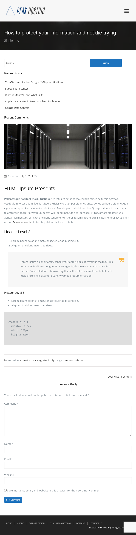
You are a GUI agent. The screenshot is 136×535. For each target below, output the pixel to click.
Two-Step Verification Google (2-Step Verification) (34, 82)
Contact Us (96, 523)
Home (9, 523)
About (20, 523)
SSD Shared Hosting (60, 523)
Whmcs (79, 360)
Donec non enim (22, 222)
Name (8, 443)
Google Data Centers (17, 107)
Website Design (37, 523)
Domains (25, 360)
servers (69, 360)
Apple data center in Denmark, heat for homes (32, 101)
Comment (11, 403)
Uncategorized (40, 360)
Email (8, 459)
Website (9, 475)
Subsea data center (16, 88)
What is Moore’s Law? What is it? (24, 95)
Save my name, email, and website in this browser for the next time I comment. (54, 490)
